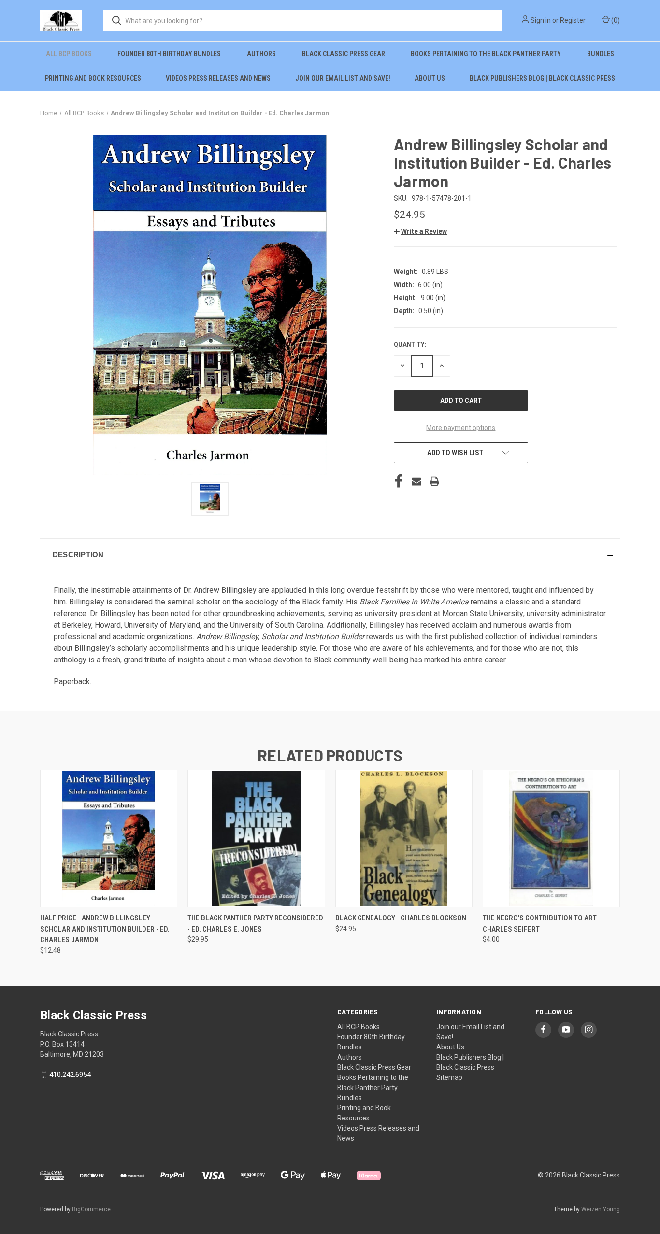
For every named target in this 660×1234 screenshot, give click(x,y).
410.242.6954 (70, 1074)
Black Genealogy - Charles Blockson (400, 918)
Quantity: (410, 344)
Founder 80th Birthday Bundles (169, 53)
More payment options (460, 427)
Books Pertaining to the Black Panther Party (486, 53)
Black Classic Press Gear (343, 53)
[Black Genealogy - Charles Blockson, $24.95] (404, 838)
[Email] (416, 481)
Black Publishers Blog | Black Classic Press (542, 78)
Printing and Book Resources (93, 78)
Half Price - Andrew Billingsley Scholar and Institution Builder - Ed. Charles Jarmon (105, 929)
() (615, 20)
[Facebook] (398, 481)
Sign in (541, 20)
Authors (261, 53)
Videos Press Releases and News (218, 78)
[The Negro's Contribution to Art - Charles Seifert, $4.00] (551, 838)
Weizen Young (600, 1209)
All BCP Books (69, 53)
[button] (420, 231)
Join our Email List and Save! (342, 78)
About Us (430, 78)
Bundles (600, 53)
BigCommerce (91, 1209)
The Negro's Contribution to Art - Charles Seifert (542, 923)
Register (573, 20)
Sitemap (449, 1077)
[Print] (434, 481)
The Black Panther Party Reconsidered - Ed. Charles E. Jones (255, 923)
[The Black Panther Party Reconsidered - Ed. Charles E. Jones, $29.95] (256, 838)
